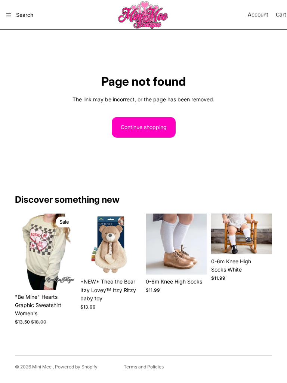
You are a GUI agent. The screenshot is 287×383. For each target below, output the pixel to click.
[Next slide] (133, 244)
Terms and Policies (144, 367)
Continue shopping (144, 127)
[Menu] (8, 14)
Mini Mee (42, 367)
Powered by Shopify (76, 367)
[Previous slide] (88, 244)
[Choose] (64, 278)
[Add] (129, 263)
